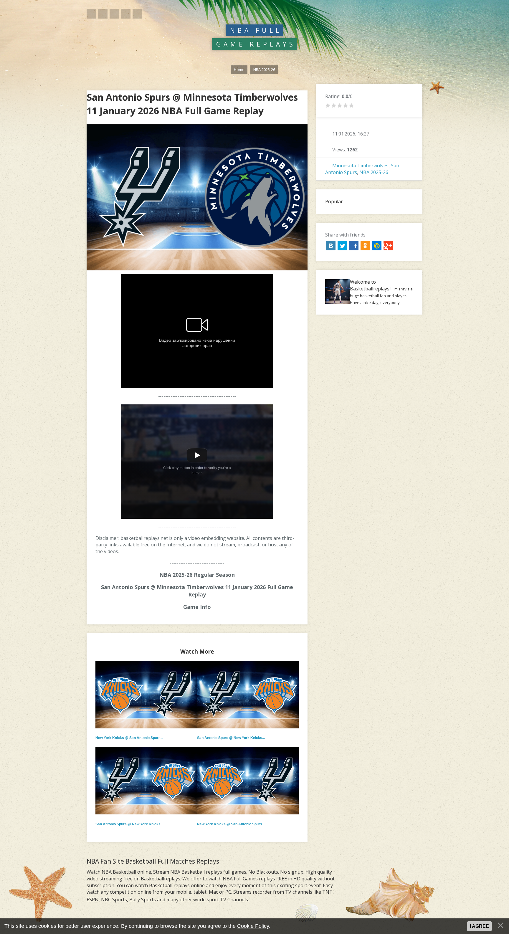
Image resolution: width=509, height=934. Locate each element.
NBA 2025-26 (373, 172)
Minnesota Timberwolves (360, 165)
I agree (479, 926)
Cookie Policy (253, 926)
